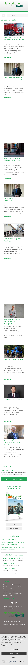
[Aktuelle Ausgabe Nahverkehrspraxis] (14, 506)
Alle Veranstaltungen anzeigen (9, 573)
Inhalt (14, 524)
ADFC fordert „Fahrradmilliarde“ (14, 359)
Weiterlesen (7, 57)
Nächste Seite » (7, 466)
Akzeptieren (14, 653)
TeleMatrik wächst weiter (8, 539)
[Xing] (12, 603)
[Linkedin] (16, 603)
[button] (3, 15)
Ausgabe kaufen (14, 528)
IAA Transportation (8, 563)
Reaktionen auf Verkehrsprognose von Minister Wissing (13, 442)
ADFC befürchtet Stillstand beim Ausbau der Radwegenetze (12, 321)
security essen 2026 (9, 568)
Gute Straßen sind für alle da (13, 400)
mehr (14, 657)
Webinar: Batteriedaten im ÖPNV (13, 558)
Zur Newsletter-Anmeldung (14, 479)
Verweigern (14, 649)
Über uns (6, 581)
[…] (14, 595)
